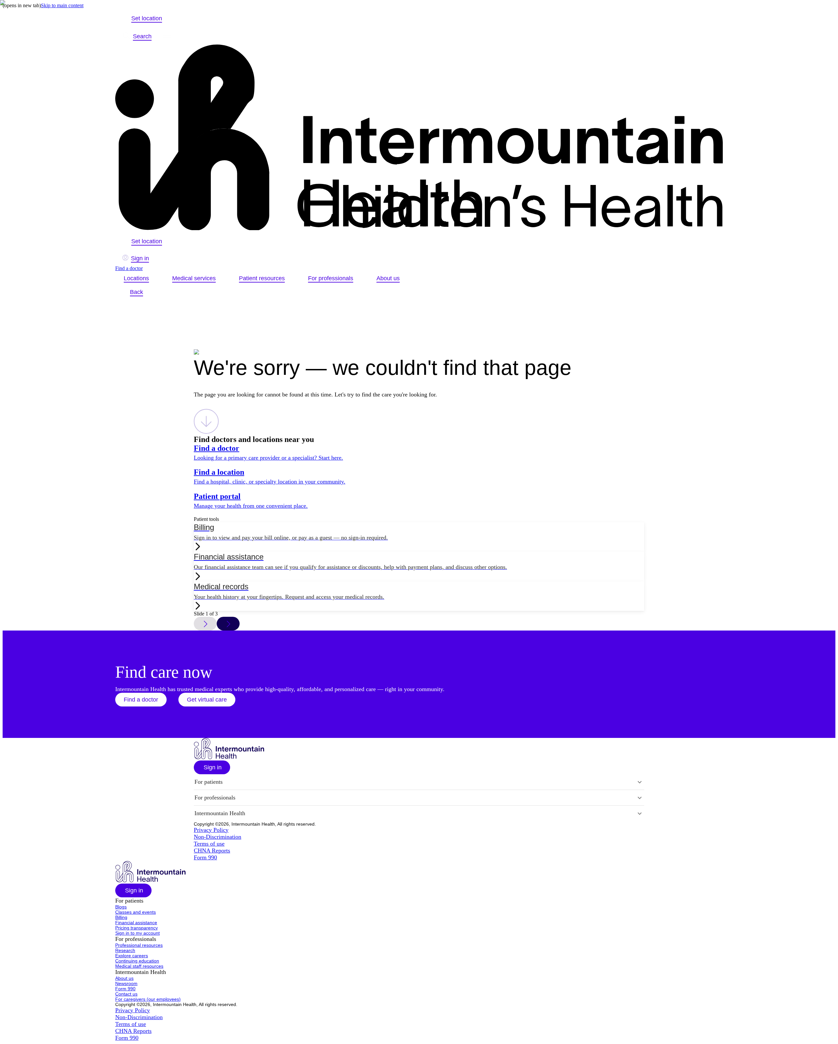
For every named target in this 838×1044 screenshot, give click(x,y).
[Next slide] (228, 624)
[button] (141, 699)
